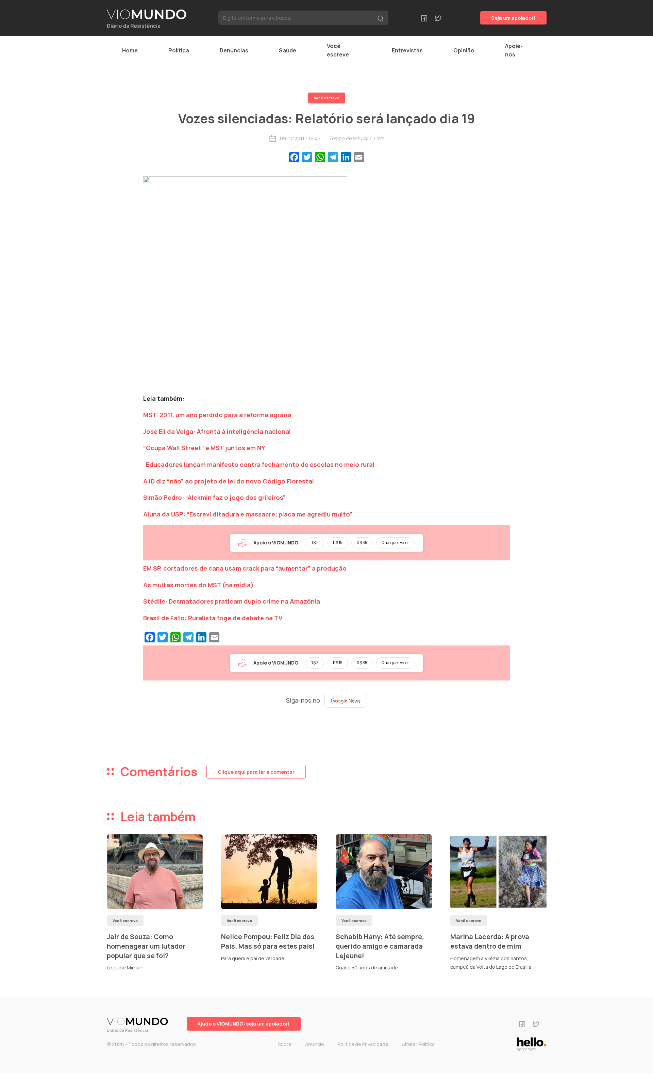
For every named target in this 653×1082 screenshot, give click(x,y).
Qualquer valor (395, 542)
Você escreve (338, 50)
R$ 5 (315, 542)
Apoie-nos (514, 50)
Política (178, 50)
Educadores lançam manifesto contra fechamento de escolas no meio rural (260, 464)
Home (130, 50)
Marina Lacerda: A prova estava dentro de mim (489, 941)
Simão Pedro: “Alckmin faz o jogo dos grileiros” (214, 497)
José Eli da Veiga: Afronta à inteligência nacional (217, 431)
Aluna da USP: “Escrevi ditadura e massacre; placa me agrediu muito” (247, 514)
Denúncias (234, 50)
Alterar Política (418, 1044)
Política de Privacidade (363, 1044)
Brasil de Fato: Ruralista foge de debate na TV (213, 618)
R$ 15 (337, 542)
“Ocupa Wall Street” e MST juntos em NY (204, 448)
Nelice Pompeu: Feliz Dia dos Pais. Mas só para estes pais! (268, 941)
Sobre (284, 1044)
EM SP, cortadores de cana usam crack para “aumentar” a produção (245, 568)
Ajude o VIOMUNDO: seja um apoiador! (244, 1023)
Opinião (463, 50)
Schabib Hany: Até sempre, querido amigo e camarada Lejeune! (380, 946)
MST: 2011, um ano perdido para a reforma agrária (217, 415)
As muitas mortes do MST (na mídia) (198, 585)
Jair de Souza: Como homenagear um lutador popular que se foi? (146, 946)
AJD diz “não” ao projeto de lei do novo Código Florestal (228, 481)
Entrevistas (407, 50)
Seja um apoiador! (513, 18)
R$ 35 (362, 542)
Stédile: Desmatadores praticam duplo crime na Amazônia (231, 601)
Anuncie (314, 1044)
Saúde (287, 50)
